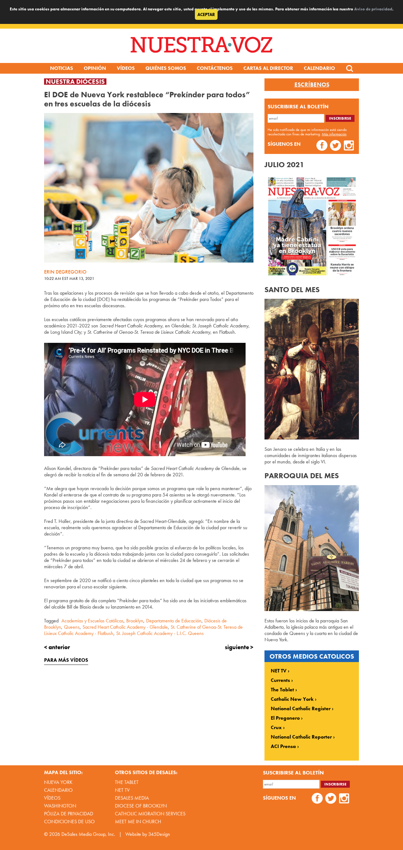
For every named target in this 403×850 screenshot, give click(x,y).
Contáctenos (215, 68)
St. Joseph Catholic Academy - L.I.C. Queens (160, 633)
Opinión (95, 68)
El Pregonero (285, 718)
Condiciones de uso (69, 821)
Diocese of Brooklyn (141, 805)
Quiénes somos (165, 68)
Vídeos (126, 68)
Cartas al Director (268, 68)
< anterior (57, 647)
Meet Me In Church (138, 821)
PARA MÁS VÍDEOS (66, 660)
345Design (159, 834)
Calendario (319, 68)
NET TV (279, 671)
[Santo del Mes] (311, 437)
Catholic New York (292, 699)
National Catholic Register (301, 709)
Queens (72, 627)
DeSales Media (132, 798)
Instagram (349, 146)
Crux (276, 727)
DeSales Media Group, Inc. (88, 834)
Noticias (61, 68)
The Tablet (282, 690)
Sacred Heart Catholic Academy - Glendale (125, 627)
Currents (280, 680)
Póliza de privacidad (68, 813)
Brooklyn (134, 620)
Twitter (335, 146)
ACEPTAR (206, 14)
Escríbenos (311, 84)
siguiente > (239, 647)
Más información (334, 134)
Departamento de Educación (174, 620)
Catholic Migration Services (150, 813)
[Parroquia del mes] (311, 609)
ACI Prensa (283, 746)
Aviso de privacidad (373, 9)
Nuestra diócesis (75, 81)
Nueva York (58, 782)
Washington (60, 805)
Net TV (122, 790)
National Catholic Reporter (301, 737)
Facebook (322, 146)
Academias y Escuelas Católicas (92, 620)
